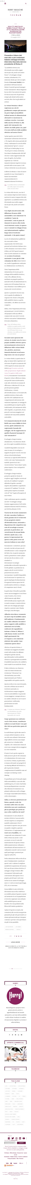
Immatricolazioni (18, 1101)
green (13, 1098)
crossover (7, 1093)
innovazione (7, 1103)
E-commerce (7, 1096)
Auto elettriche (9, 926)
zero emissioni (20, 1124)
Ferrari (23, 1096)
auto (6, 1086)
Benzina (13, 1091)
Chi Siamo (6, 1152)
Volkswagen (7, 1124)
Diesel (13, 1093)
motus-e (18, 929)
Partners (21, 1158)
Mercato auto (8, 1106)
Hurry (6, 1101)
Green (15, 23)
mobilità (21, 1106)
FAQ (17, 1158)
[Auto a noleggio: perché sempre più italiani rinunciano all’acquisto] (15, 1053)
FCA (19, 1096)
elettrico (14, 1096)
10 (21, 968)
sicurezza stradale (15, 1119)
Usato (23, 1121)
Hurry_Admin (16, 35)
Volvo (13, 1124)
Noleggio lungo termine (10, 1116)
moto (6, 1111)
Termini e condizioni (22, 1156)
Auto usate (7, 1091)
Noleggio (16, 1111)
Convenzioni (6, 1156)
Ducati (17, 1093)
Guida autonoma (19, 1098)
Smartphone (7, 1121)
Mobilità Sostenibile (19, 1109)
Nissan (11, 1111)
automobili (21, 1088)
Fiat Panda (7, 1098)
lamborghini (19, 1103)
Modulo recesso (13, 1156)
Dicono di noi (20, 1152)
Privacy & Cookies (12, 1158)
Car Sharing (20, 1091)
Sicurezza (7, 1119)
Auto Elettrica (13, 1086)
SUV (13, 1121)
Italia (14, 1103)
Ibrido (11, 1101)
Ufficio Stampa (13, 1152)
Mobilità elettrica (9, 929)
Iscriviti (21, 1142)
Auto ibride (18, 926)
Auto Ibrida (7, 1088)
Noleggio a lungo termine (10, 1114)
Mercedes (15, 1106)
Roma (18, 1116)
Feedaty (8, 1165)
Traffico (18, 1121)
